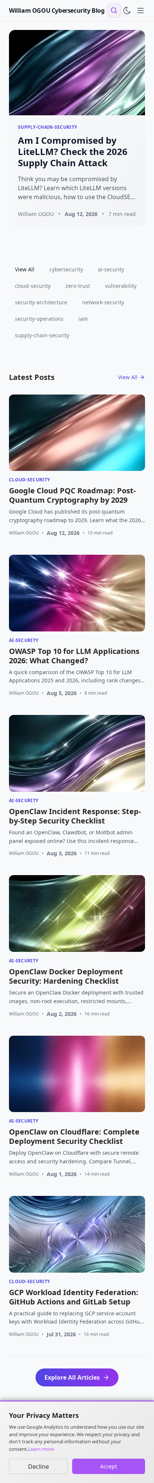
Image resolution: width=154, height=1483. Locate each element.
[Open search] (114, 10)
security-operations (39, 318)
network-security (103, 302)
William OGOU (24, 533)
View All (24, 269)
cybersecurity (66, 269)
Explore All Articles (72, 1377)
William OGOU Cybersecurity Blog (57, 10)
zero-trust (77, 285)
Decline (38, 1466)
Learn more (41, 1449)
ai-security (111, 269)
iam (83, 318)
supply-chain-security (42, 335)
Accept (108, 1466)
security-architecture (41, 302)
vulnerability (120, 285)
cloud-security (32, 285)
